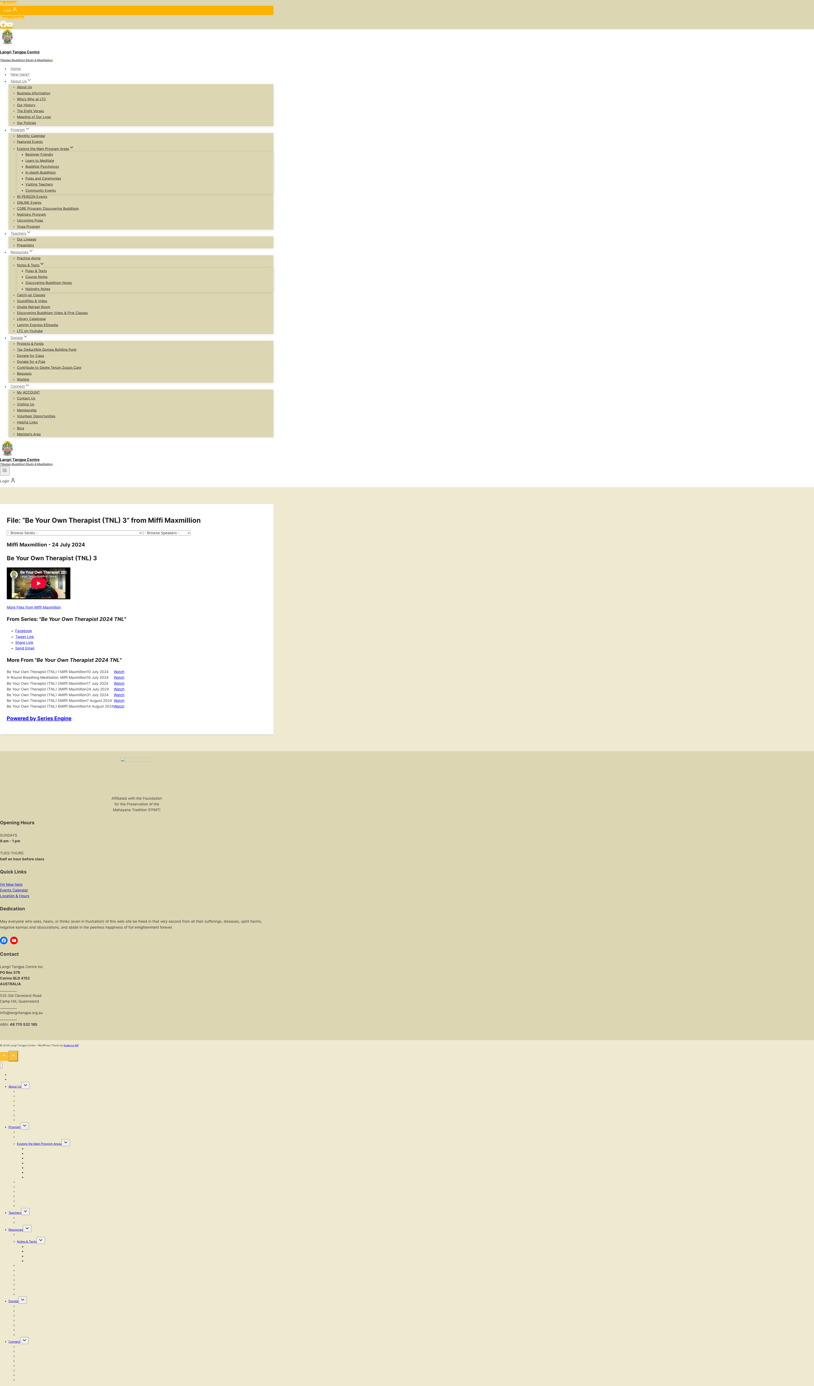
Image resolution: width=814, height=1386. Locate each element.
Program (14, 1127)
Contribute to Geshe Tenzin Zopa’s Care (49, 367)
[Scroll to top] (4, 1056)
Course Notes (36, 277)
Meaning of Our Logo (34, 117)
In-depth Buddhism (40, 172)
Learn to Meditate (39, 160)
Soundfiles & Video (32, 301)
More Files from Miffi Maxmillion (34, 607)
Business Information (33, 93)
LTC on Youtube (30, 331)
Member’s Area (29, 434)
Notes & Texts (26, 1241)
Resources (15, 1229)
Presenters (25, 245)
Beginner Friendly (39, 154)
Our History (26, 105)
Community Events (40, 190)
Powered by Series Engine (39, 718)
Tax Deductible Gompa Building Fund (46, 349)
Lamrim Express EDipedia (37, 325)
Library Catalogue (31, 319)
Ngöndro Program (31, 214)
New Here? (20, 74)
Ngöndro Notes (37, 289)
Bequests (24, 373)
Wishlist (23, 379)
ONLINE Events (29, 202)
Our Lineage (26, 239)
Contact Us (26, 398)
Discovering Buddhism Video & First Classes (52, 313)
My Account (8, 3)
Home (16, 69)
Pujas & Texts (36, 271)
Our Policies (26, 123)
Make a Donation (12, 18)
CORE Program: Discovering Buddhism (48, 208)
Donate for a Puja (31, 361)
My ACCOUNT (28, 392)
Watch (119, 672)
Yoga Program (28, 226)
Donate (13, 1301)
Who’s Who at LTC (31, 99)
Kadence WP (71, 1045)
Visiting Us (25, 404)
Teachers (14, 1212)
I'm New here (11, 884)
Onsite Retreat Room (33, 307)
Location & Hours (14, 896)
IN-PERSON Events (32, 196)
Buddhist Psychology (42, 166)
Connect (14, 1341)
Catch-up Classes (31, 295)
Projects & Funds (30, 343)
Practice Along (28, 258)
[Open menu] (5, 471)
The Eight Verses (30, 111)
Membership (27, 410)
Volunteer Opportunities (36, 416)
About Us (24, 87)
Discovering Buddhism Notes (48, 283)
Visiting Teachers (39, 184)
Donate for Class (30, 355)
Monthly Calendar (31, 136)
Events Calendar (14, 890)
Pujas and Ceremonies (43, 178)
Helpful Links (27, 422)
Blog (20, 428)
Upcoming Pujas (30, 220)
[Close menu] (1, 1065)
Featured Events (30, 142)
